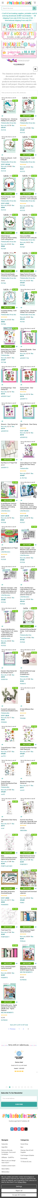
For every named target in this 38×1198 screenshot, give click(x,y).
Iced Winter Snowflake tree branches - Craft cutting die (28, 197)
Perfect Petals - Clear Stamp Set (26, 388)
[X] (25, 1129)
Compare (2, 116)
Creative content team (8, 1165)
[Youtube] (22, 1129)
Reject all (19, 1191)
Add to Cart (27, 116)
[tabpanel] (19, 1066)
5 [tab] (19, 1087)
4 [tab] (16, 1087)
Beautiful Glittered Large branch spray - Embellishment (27, 672)
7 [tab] (25, 1087)
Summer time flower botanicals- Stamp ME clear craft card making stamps (28, 821)
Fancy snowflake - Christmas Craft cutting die (28, 236)
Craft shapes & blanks (27, 1155)
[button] (19, 27)
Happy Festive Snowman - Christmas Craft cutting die (28, 275)
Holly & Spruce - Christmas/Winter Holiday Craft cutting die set (9, 237)
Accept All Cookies (19, 1195)
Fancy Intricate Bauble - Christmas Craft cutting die (9, 275)
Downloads (24, 1158)
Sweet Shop (24, 1144)
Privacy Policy (22, 1182)
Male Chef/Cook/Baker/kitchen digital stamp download (9, 857)
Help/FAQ (4, 1147)
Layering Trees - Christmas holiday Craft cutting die (28, 311)
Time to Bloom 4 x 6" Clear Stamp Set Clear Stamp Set (28, 464)
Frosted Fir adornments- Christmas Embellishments (9, 710)
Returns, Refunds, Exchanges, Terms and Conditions (8, 1152)
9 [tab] (31, 1087)
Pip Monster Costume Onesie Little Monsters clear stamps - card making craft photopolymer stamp (28, 506)
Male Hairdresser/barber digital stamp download (27, 856)
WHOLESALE (5, 1172)
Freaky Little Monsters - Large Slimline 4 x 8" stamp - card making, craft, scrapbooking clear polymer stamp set (9, 633)
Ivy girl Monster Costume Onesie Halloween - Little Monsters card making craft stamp (8, 506)
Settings (19, 1186)
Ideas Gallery (5, 1169)
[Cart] (35, 3)
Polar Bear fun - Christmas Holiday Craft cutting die (9, 119)
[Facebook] (19, 1129)
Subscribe (5, 1144)
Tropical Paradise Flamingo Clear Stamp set (28, 748)
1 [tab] (6, 1087)
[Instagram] (12, 1129)
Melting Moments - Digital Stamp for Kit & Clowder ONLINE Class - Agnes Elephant (9, 1007)
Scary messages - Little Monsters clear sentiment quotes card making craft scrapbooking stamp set (28, 550)
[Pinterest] (15, 1129)
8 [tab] (28, 1087)
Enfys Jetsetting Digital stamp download (8, 967)
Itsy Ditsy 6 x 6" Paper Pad (9, 463)
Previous (12, 1029)
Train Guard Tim (6, 930)
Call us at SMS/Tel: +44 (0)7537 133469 (19, 1124)
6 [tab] (22, 1087)
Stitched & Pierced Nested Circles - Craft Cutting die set (28, 631)
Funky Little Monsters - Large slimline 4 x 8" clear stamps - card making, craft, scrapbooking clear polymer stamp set (27, 591)
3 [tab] (13, 1087)
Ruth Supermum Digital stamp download (27, 931)
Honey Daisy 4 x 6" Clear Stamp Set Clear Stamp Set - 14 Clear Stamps (8, 351)
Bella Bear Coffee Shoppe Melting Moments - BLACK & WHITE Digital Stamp (28, 968)
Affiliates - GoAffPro (8, 1157)
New (22, 1147)
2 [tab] (9, 1087)
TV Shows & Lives (26, 1161)
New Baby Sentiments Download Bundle (8, 892)
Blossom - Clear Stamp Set (9, 424)
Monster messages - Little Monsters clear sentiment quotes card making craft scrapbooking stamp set (9, 590)
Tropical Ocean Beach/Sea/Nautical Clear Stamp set (9, 783)
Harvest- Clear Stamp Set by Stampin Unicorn (9, 671)
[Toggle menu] (2, 2)
